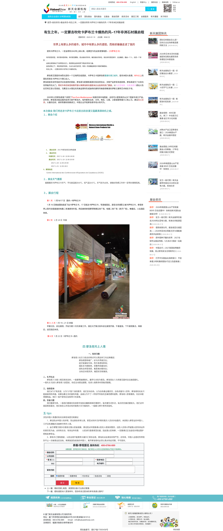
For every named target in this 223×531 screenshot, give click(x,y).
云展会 (106, 16)
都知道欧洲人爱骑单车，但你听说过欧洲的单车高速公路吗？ (79, 491)
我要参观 (73, 476)
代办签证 (85, 476)
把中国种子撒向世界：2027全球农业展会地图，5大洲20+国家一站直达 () (166, 241)
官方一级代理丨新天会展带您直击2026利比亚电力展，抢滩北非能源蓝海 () (166, 220)
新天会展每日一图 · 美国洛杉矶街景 (169, 101)
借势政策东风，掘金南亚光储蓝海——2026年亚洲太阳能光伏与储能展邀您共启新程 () (166, 231)
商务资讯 (56, 22)
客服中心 (143, 2)
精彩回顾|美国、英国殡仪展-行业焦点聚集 (71, 488)
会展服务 (144, 16)
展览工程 (135, 16)
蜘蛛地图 (165, 2)
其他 (109, 476)
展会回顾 (115, 16)
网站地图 (176, 529)
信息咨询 (98, 476)
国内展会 (98, 16)
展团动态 (154, 2)
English (133, 2)
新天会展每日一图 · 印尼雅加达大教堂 (169, 73)
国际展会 (88, 16)
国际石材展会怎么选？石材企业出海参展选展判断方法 (169, 42)
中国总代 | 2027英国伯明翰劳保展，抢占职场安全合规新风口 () (165, 251)
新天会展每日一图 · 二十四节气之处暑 (169, 87)
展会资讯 (64, 22)
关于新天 (164, 16)
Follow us (176, 2)
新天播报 (154, 16)
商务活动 (125, 16)
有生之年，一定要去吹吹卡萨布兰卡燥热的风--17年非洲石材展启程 (96, 22)
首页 (80, 16)
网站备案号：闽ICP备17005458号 (94, 529)
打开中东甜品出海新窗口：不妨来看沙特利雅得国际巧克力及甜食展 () (166, 261)
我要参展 (60, 476)
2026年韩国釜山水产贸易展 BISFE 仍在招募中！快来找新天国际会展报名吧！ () (165, 210)
